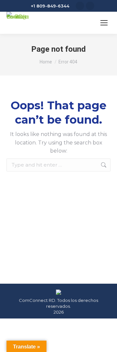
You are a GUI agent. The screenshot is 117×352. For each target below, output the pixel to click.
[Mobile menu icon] (104, 22)
